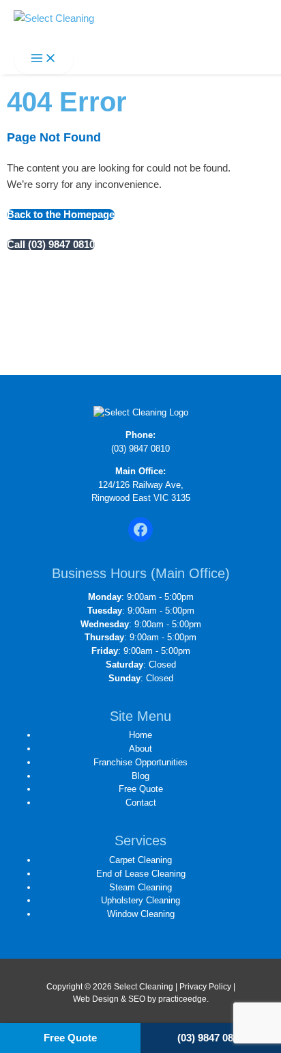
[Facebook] (140, 529)
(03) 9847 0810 (140, 448)
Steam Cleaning (140, 887)
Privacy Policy (205, 987)
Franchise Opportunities (140, 762)
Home (140, 735)
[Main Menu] (44, 59)
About (140, 748)
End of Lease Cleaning (141, 874)
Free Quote (141, 789)
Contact (140, 802)
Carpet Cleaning (140, 860)
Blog (140, 776)
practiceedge (182, 999)
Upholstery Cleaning (140, 900)
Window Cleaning (141, 914)
